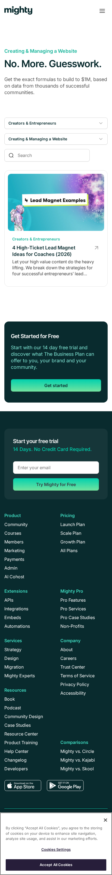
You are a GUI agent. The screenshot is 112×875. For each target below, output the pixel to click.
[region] (56, 843)
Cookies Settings (56, 849)
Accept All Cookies (56, 864)
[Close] (105, 820)
